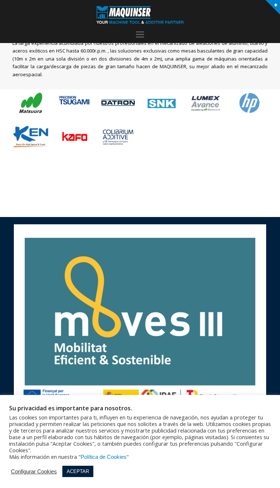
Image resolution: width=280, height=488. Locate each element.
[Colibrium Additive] (118, 137)
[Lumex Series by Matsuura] (205, 102)
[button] (140, 34)
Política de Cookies (104, 457)
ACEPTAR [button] (78, 471)
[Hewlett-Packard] (249, 102)
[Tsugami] (74, 99)
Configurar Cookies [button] (34, 472)
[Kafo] (74, 137)
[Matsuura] (30, 102)
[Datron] (118, 102)
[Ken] (30, 136)
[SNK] (162, 102)
